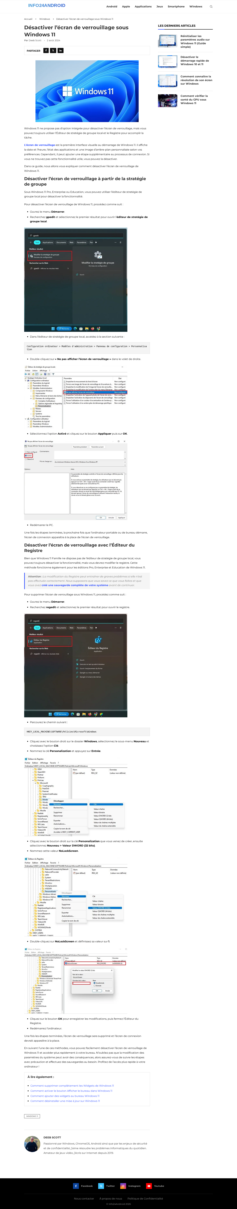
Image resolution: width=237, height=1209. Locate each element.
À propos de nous (110, 1198)
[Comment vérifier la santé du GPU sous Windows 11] (167, 100)
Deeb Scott (35, 40)
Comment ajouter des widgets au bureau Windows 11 (64, 1096)
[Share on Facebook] (46, 50)
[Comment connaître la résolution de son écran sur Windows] (167, 81)
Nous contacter (84, 1198)
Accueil (28, 19)
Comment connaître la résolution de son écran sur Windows (196, 80)
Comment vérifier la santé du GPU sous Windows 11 (194, 99)
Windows (195, 6)
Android (111, 6)
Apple (126, 6)
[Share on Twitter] (53, 50)
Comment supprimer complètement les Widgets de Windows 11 (72, 1085)
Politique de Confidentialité (145, 1198)
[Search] (211, 6)
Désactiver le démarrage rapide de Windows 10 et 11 (195, 60)
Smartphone (176, 6)
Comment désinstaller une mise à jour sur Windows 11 (65, 1101)
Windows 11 (32, 1116)
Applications (143, 6)
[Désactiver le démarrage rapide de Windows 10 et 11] (167, 61)
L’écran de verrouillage (39, 145)
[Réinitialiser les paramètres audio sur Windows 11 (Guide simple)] (167, 40)
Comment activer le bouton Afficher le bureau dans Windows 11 (71, 1090)
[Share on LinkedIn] (61, 50)
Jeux (160, 6)
